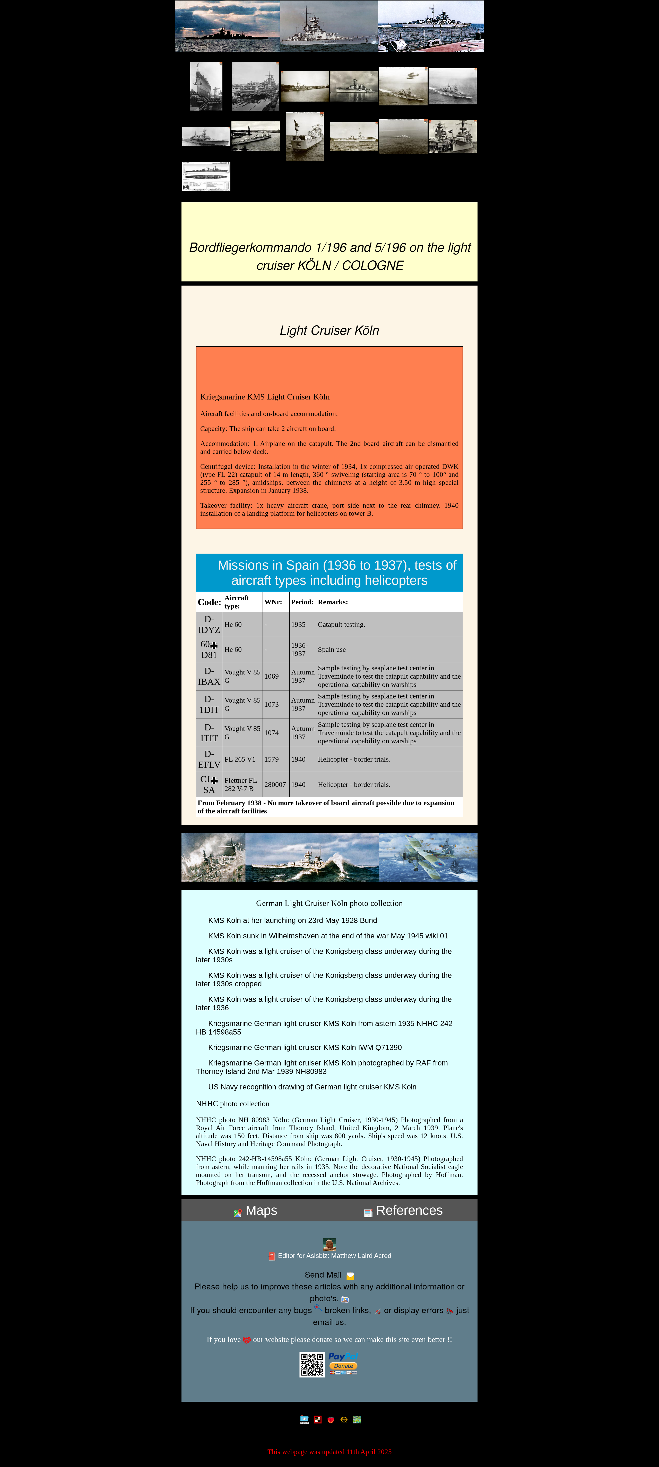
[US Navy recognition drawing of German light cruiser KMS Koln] (206, 176)
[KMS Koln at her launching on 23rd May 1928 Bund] (206, 86)
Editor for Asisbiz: (333, 1255)
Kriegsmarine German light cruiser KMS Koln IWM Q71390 (303, 1047)
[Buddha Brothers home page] (342, 1419)
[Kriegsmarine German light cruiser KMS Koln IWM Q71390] (354, 136)
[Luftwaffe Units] (316, 1419)
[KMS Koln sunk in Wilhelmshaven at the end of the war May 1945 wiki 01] (255, 86)
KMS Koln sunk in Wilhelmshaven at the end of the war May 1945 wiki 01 (326, 936)
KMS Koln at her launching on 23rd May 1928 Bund (290, 920)
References (407, 1210)
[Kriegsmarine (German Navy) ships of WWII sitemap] (303, 1419)
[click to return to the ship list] (329, 26)
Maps (260, 1210)
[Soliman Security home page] (329, 1419)
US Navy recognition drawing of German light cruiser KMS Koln (310, 1087)
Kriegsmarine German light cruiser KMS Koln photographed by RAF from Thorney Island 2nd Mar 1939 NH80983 (322, 1067)
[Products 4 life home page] (355, 1419)
